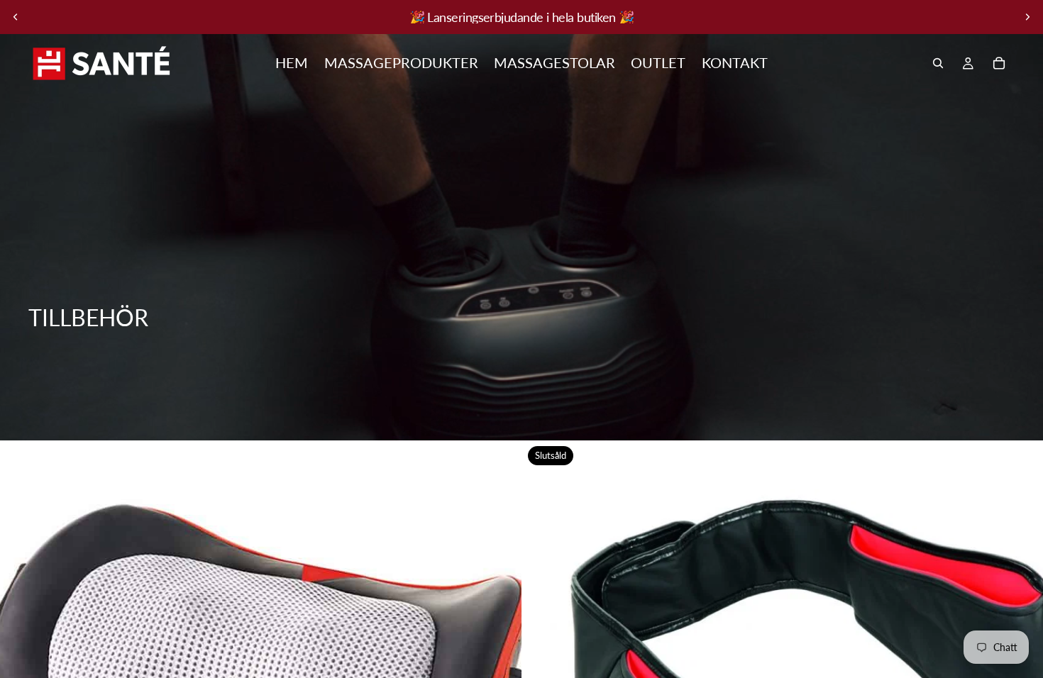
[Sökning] (938, 63)
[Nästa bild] (1027, 17)
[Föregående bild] (15, 17)
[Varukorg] (999, 63)
